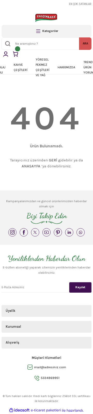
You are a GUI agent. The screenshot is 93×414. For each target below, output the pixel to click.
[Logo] (46, 17)
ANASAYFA (31, 166)
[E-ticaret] (46, 410)
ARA (85, 43)
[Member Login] (6, 54)
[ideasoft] (19, 410)
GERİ (53, 160)
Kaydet (80, 287)
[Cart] (15, 54)
